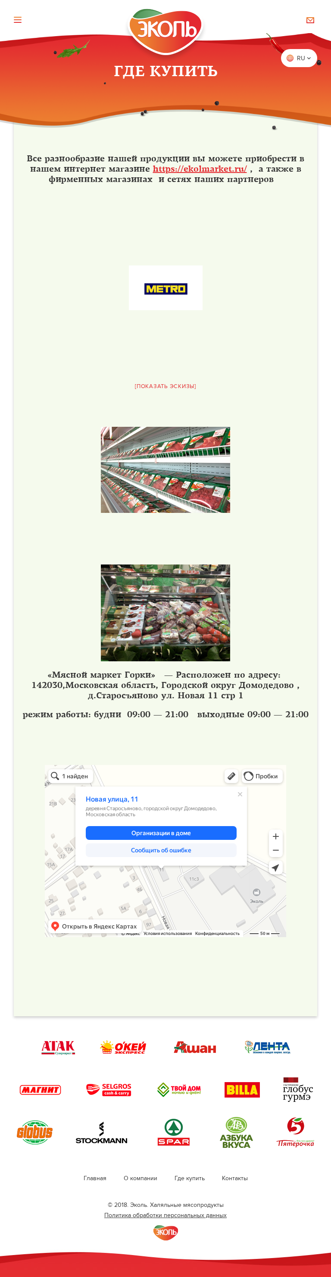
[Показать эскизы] (165, 386)
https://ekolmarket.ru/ (200, 169)
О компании (140, 1178)
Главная (95, 1178)
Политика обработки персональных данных (165, 1215)
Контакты (235, 1178)
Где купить (190, 1178)
